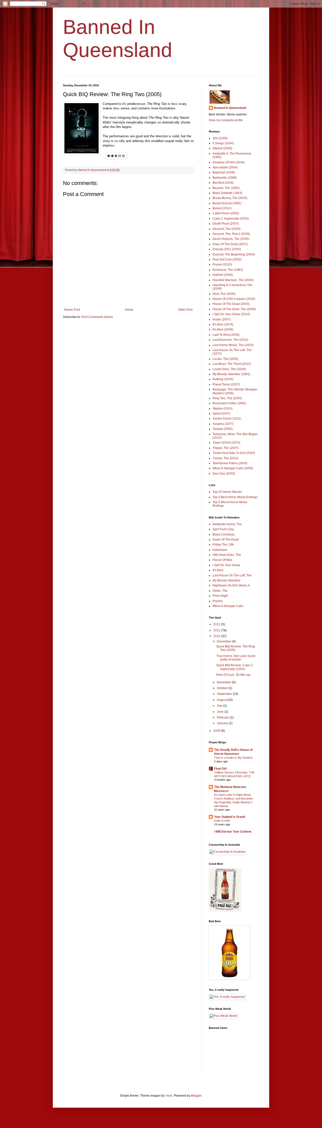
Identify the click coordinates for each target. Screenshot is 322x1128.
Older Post (185, 309)
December (224, 641)
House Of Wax (222, 560)
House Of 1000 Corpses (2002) (234, 299)
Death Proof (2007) (226, 223)
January (223, 723)
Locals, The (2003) (225, 359)
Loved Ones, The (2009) (229, 369)
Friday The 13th (223, 544)
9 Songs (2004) (223, 143)
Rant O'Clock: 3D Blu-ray (233, 675)
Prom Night (220, 596)
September (225, 694)
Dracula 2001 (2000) (227, 249)
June (220, 711)
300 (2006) (220, 138)
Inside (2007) (222, 319)
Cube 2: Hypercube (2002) (231, 218)
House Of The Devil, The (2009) (234, 309)
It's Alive (218, 570)
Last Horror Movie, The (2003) (233, 345)
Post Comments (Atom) (97, 317)
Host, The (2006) (224, 294)
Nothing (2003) (223, 379)
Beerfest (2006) (223, 182)
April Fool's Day (223, 529)
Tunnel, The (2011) (225, 458)
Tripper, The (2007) (226, 448)
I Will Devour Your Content (232, 831)
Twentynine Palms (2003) (230, 463)
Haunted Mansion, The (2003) (233, 280)
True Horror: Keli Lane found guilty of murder (235, 657)
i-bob (168, 1095)
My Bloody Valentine (226, 580)
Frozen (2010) (222, 264)
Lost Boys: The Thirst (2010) (232, 364)
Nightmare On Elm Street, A (231, 585)
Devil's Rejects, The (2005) (231, 239)
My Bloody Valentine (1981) (231, 374)
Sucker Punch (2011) (227, 418)
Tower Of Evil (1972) (226, 442)
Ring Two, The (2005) (227, 398)
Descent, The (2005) (226, 229)
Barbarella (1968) (225, 177)
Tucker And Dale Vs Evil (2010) (234, 453)
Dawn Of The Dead (226, 539)
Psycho (218, 601)
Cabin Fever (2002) (226, 213)
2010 (217, 636)
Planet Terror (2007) (226, 384)
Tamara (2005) (223, 429)
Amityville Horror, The (227, 524)
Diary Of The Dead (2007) (230, 244)
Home (129, 309)
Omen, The (220, 590)
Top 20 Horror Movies (227, 492)
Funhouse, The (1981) (228, 270)
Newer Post (72, 309)
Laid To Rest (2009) (226, 335)
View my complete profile (226, 120)
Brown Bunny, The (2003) (230, 198)
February (223, 717)
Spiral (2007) (221, 413)
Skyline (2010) (222, 408)
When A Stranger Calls (228, 606)
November (224, 682)
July (220, 705)
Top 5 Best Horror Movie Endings (235, 497)
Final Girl (220, 768)
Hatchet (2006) (223, 275)
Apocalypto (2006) (225, 167)
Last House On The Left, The (232, 575)
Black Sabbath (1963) (227, 193)
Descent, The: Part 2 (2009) (231, 234)
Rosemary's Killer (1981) (229, 403)
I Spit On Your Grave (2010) (231, 314)
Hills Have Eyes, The (227, 555)
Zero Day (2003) (224, 473)
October (222, 688)
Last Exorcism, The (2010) (230, 340)
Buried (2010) (222, 208)
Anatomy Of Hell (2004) (229, 162)
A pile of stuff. (222, 820)
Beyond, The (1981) (226, 188)
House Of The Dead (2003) (231, 304)
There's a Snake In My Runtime (233, 757)
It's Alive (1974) (223, 324)
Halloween (220, 550)
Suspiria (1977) (223, 424)
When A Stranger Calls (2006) (233, 468)
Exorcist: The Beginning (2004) (234, 254)
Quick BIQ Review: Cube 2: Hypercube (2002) (234, 667)
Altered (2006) (222, 148)
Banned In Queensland (230, 108)
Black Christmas (224, 534)
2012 (217, 624)
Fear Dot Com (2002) (227, 259)
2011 (217, 630)
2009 (217, 731)
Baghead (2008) (224, 172)
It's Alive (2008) (223, 329)
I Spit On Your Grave (226, 565)
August (222, 700)
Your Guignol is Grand (229, 817)
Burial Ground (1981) (227, 203)
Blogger (196, 1095)
